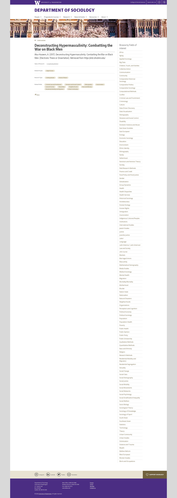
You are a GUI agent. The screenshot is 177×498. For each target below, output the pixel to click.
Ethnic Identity (124, 148)
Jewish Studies (124, 228)
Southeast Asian (125, 421)
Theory (121, 431)
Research (66, 17)
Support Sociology (156, 474)
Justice (121, 232)
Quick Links (151, 2)
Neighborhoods (73, 87)
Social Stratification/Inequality (129, 398)
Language (122, 242)
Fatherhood (123, 158)
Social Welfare (124, 401)
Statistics (122, 424)
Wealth (121, 448)
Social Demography (126, 378)
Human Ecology (124, 205)
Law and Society (50, 87)
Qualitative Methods (126, 342)
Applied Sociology (125, 59)
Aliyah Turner (49, 71)
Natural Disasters (125, 298)
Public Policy (123, 335)
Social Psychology (125, 394)
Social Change (124, 371)
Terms (91, 484)
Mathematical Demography (128, 265)
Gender (121, 178)
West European (124, 454)
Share (38, 95)
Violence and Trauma (126, 445)
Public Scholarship (125, 339)
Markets (122, 255)
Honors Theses (63, 77)
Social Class (123, 374)
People (37, 17)
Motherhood (123, 285)
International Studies (126, 225)
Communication (124, 72)
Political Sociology (125, 315)
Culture (122, 105)
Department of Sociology (65, 10)
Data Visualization (125, 111)
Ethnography (88, 84)
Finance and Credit (125, 172)
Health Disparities (125, 192)
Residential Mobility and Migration (55, 89)
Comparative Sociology (127, 88)
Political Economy (125, 312)
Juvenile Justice (124, 235)
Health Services (124, 195)
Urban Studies (124, 438)
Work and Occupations (127, 461)
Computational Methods (127, 91)
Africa (121, 52)
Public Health (124, 329)
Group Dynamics (125, 185)
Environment (123, 145)
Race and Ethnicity (87, 87)
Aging (121, 56)
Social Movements (125, 388)
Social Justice (123, 381)
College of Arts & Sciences (137, 2)
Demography (124, 115)
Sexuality (122, 368)
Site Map (92, 486)
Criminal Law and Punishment (53, 84)
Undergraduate (41, 40)
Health (121, 188)
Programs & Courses (51, 17)
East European (124, 131)
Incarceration (100, 84)
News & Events (79, 17)
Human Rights (124, 208)
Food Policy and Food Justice (129, 175)
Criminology (123, 101)
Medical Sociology (125, 272)
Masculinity (62, 87)
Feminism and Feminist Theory (129, 162)
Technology (123, 428)
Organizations (124, 305)
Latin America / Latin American (129, 245)
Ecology (122, 135)
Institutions (123, 222)
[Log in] (159, 2)
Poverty (122, 325)
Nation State (123, 292)
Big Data (122, 62)
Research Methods (125, 355)
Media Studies (124, 268)
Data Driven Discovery (127, 108)
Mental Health (124, 275)
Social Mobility (124, 384)
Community (123, 76)
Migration (122, 278)
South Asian (123, 418)
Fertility (122, 165)
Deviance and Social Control (73, 84)
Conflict (122, 95)
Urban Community (73, 89)
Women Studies (124, 458)
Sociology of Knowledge (127, 411)
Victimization (123, 441)
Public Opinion (124, 332)
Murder (122, 288)
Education (122, 141)
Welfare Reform (124, 451)
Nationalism (123, 295)
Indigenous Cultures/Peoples (129, 218)
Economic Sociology (126, 138)
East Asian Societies (126, 128)
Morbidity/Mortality (126, 282)
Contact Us (93, 488)
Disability (122, 121)
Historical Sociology (126, 198)
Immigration (123, 212)
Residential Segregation (127, 364)
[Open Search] (164, 2)
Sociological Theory (126, 408)
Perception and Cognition (128, 309)
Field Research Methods (127, 168)
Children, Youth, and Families (129, 66)
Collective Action (125, 69)
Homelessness (124, 202)
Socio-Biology (124, 404)
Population (123, 319)
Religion (122, 352)
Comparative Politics (126, 85)
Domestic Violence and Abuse (129, 125)
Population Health (125, 322)
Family (121, 155)
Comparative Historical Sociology (127, 80)
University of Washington (45, 494)
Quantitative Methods (127, 345)
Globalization (124, 182)
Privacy (92, 483)
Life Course (123, 252)
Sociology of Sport (125, 414)
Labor (121, 238)
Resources (93, 17)
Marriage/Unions (125, 258)
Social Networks (125, 391)
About (103, 17)
